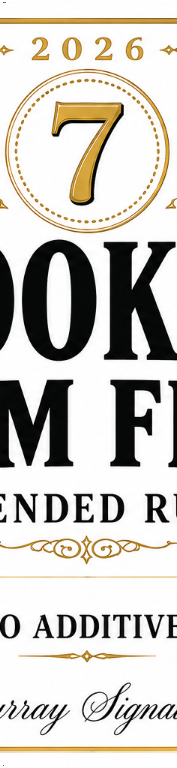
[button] (175, 2)
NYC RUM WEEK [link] (165, 2)
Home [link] (147, 2)
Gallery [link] (154, 2)
